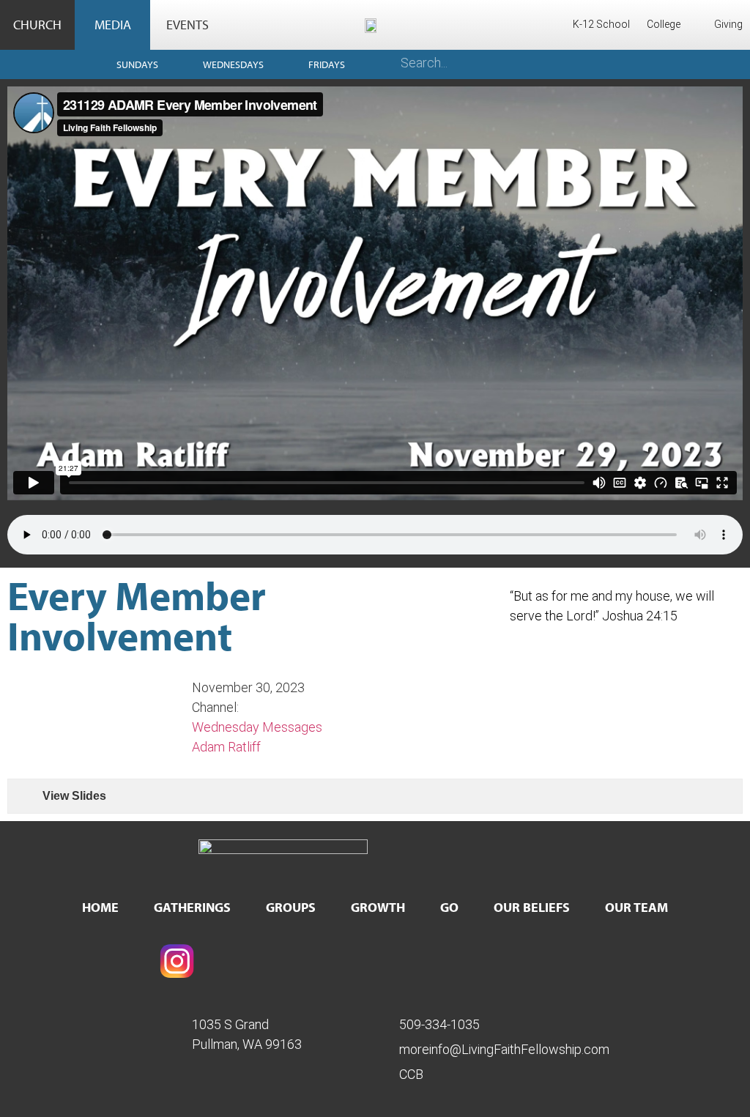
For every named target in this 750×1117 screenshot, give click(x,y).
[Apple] (609, 961)
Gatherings (192, 907)
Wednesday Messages (257, 727)
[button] (375, 293)
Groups (291, 907)
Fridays (326, 64)
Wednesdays (233, 64)
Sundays (137, 64)
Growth (378, 907)
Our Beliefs (532, 907)
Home (100, 907)
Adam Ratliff (226, 746)
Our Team (636, 907)
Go (449, 907)
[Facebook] (33, 961)
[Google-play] (465, 961)
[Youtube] (321, 961)
